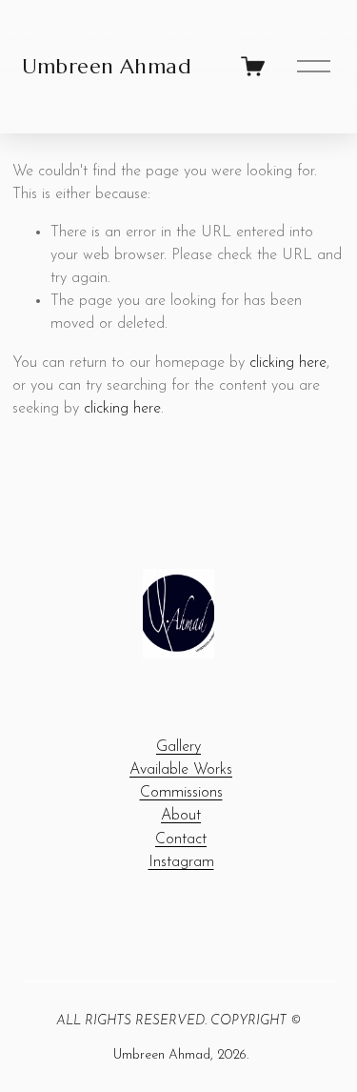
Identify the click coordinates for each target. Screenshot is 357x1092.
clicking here (288, 363)
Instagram (181, 862)
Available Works (180, 770)
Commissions (181, 792)
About (181, 815)
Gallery (178, 747)
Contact (181, 839)
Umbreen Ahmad (107, 66)
